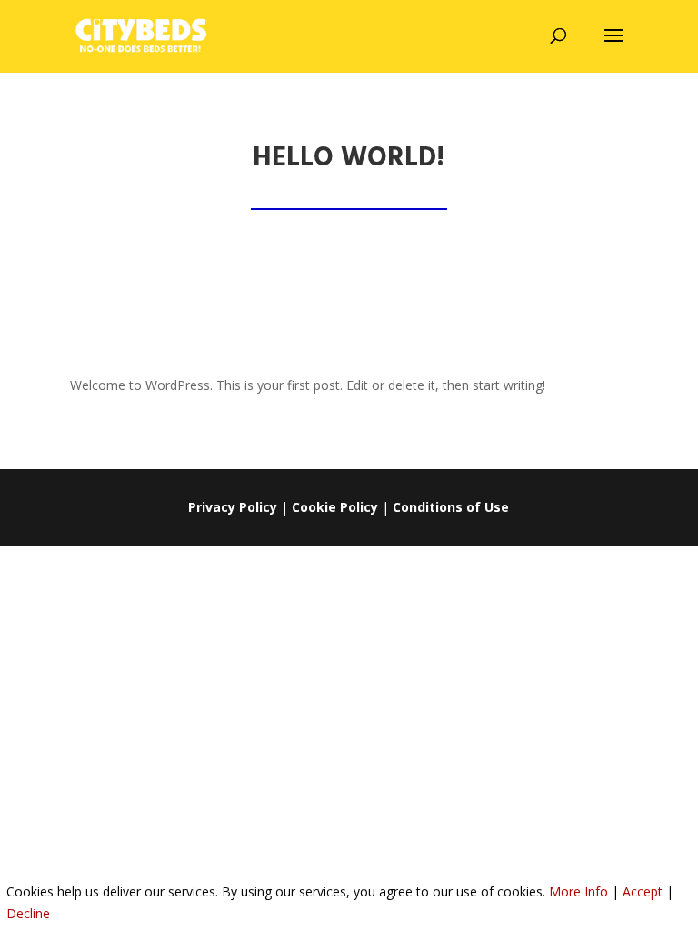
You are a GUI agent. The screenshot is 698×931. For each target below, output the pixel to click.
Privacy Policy (232, 507)
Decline (28, 913)
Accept (643, 891)
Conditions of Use (451, 507)
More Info (578, 891)
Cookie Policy (335, 507)
